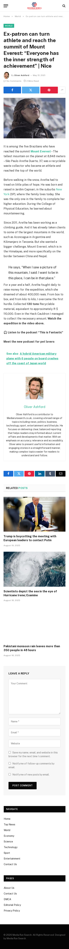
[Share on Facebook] (12, 90)
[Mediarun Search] (34, 6)
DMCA (7, 899)
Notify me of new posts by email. (30, 774)
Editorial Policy (12, 905)
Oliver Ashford (21, 75)
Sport (7, 852)
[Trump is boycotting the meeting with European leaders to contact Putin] (34, 514)
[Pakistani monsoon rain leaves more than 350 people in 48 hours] (34, 624)
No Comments (14, 81)
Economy (9, 835)
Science (8, 841)
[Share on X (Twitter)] (30, 90)
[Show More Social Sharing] (62, 90)
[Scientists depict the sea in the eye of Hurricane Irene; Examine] (34, 569)
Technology (10, 847)
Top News (9, 824)
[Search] (63, 6)
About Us (9, 887)
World (9, 26)
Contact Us (10, 864)
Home (7, 818)
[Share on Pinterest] (49, 90)
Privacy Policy (12, 910)
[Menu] (6, 6)
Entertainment (12, 858)
